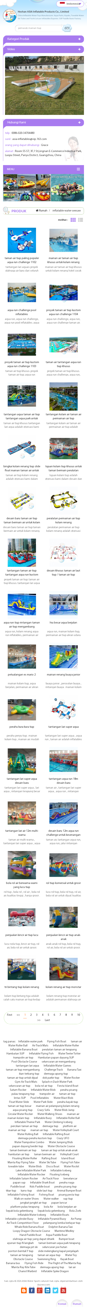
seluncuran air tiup (19, 1085)
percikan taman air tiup (24, 1126)
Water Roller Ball (18, 1045)
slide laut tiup (44, 1190)
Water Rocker (72, 1077)
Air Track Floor (50, 1178)
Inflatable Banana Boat (23, 1049)
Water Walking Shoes (49, 1114)
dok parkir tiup (50, 1077)
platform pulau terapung (25, 1206)
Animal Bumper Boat (69, 1190)
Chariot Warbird (27, 1271)
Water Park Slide (43, 1102)
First (9, 1015)
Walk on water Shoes (26, 1198)
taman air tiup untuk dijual (22, 1077)
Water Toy (71, 1255)
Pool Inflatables (40, 1098)
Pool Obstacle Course (24, 1061)
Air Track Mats (40, 1045)
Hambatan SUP (15, 1053)
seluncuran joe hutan (54, 1247)
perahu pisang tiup (65, 1186)
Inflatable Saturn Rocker (24, 1178)
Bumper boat (66, 1239)
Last (47, 1020)
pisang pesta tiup (69, 1194)
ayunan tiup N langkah (20, 1243)
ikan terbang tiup (29, 1073)
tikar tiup (11, 1190)
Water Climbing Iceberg (58, 1122)
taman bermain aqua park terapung (59, 1243)
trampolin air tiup (23, 1057)
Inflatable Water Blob (43, 1090)
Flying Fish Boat (56, 1041)
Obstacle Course (23, 1259)
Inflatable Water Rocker (31, 1174)
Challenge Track (53, 1069)
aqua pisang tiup (23, 1110)
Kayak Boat (67, 1259)
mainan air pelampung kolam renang (57, 1106)
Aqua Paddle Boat (56, 1235)
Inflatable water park (30, 1041)
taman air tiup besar (19, 1106)
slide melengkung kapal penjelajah (58, 1251)
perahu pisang (68, 1090)
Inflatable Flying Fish (41, 1053)
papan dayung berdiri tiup (27, 1146)
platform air (69, 1126)
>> (38, 1020)
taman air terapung (21, 1255)
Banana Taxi (74, 1069)
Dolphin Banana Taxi (61, 1227)
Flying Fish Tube (70, 1162)
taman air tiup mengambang (23, 1069)
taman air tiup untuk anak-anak (59, 1150)
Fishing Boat (46, 1194)
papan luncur (59, 1202)
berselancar (70, 1178)
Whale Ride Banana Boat (29, 1227)
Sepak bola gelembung (19, 1210)
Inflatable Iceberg (61, 1170)
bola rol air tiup (44, 1085)
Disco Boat (52, 1166)
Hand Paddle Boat (30, 1235)
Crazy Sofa (43, 1110)
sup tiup (68, 1198)
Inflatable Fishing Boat (21, 1194)
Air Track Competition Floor (23, 1223)
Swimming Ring (46, 1259)
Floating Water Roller (24, 1158)
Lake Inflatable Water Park (31, 1170)
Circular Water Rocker (20, 1114)
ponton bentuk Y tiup (20, 1251)
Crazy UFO (63, 1138)
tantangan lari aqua (27, 1065)
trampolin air (46, 1094)
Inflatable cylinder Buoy (19, 1219)
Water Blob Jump (64, 1110)
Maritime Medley (64, 1231)
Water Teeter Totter (69, 1053)
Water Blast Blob (63, 1098)
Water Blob (35, 1166)
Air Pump (76, 1219)
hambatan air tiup (18, 1154)
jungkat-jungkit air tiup (33, 1202)
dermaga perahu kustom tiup (35, 1138)
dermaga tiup (50, 1126)
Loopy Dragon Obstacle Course (31, 1231)
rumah (43, 210)
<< (18, 1015)
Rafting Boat (49, 1158)
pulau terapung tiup (23, 1094)
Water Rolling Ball (27, 1134)
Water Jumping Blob (61, 1142)
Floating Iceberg (59, 1174)
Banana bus (13, 1263)
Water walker (51, 1198)
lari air (72, 1267)
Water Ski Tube (47, 1162)
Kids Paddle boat (40, 1186)
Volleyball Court (69, 1154)
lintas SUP (20, 1098)
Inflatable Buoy (43, 1118)
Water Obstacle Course (61, 1146)
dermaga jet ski (29, 1247)
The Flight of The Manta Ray (64, 1263)
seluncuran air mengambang (58, 1061)
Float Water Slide (19, 1102)
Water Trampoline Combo (29, 1142)
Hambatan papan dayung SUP (56, 1057)
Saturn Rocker (18, 1090)
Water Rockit (71, 1166)
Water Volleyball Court (66, 1130)
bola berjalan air (67, 1206)
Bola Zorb (75, 1210)
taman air (76, 1041)
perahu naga (66, 1182)
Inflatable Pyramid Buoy (52, 1219)
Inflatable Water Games (57, 1065)
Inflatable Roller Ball (68, 1118)
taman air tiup (67, 1094)
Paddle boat (18, 1186)
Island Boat (68, 1158)
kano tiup (26, 1190)
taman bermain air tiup (23, 1150)
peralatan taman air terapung (59, 1049)
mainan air (73, 1114)
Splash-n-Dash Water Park (57, 1081)
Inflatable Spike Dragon (55, 1271)
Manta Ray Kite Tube (23, 1267)
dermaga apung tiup (56, 1073)
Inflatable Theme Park (27, 1122)
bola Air (48, 1206)
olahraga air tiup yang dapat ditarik (33, 1239)
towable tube (16, 1166)
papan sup (19, 1182)
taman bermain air (44, 1154)
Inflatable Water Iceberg (32, 1214)
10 (78, 1015)
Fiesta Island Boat (67, 1085)
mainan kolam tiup (18, 1118)
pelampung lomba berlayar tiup (61, 1223)
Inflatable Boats (60, 1214)
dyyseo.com (43, 1285)
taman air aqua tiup (49, 1255)
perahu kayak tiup (67, 1102)
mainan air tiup (17, 1130)
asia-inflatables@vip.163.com (29, 139)
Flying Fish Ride (34, 1263)
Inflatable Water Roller (66, 1045)
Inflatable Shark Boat (42, 1182)
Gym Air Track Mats (26, 1081)
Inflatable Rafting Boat (56, 1134)
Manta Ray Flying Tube (21, 1162)
